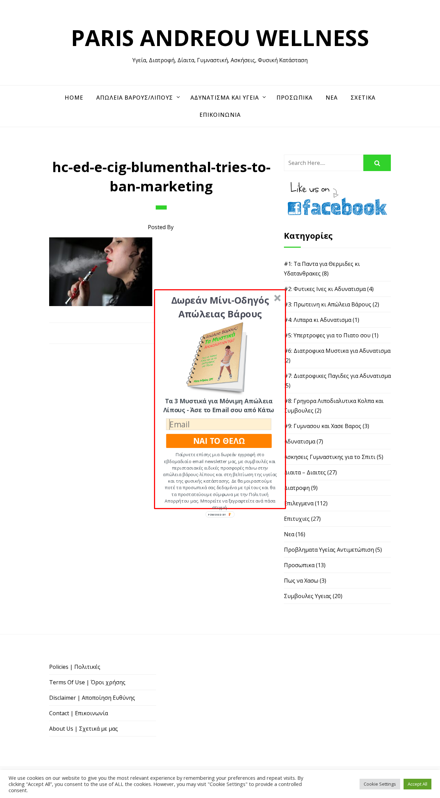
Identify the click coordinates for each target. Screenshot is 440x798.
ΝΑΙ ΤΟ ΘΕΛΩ (219, 440)
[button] (220, 307)
